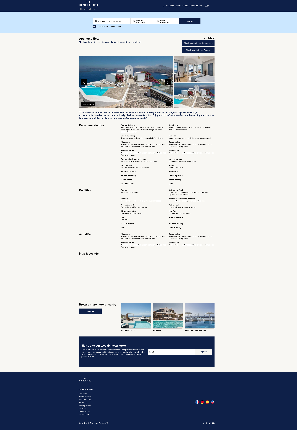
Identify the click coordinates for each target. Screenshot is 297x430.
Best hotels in (182, 6)
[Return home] (88, 5)
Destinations (168, 6)
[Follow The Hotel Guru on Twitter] (204, 423)
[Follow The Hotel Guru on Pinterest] (213, 423)
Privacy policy (85, 405)
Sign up (203, 352)
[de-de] (202, 402)
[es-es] (207, 402)
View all (90, 311)
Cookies (82, 408)
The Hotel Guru (86, 389)
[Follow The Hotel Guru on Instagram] (210, 423)
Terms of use (84, 411)
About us (83, 402)
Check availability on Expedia (198, 50)
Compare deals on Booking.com (109, 26)
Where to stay (196, 6)
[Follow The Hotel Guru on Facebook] (207, 423)
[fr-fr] (197, 402)
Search (189, 21)
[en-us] (213, 402)
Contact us (84, 414)
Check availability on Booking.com (198, 43)
